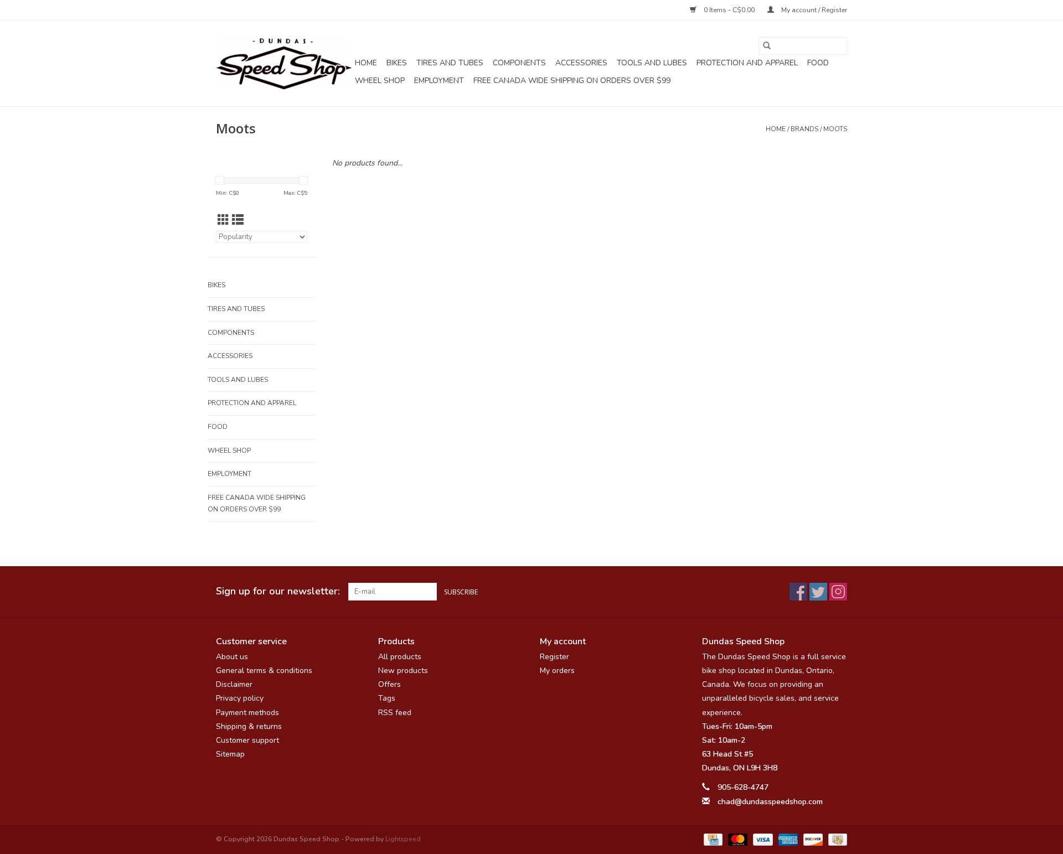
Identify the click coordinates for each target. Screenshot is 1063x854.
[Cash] (835, 839)
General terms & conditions (264, 670)
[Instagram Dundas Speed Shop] (838, 592)
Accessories (581, 63)
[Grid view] (223, 220)
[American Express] (787, 839)
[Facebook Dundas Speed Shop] (798, 592)
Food (818, 63)
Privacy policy (240, 698)
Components (519, 63)
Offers (389, 684)
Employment (439, 80)
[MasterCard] (736, 839)
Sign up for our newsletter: (278, 591)
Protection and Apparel (747, 63)
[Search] (766, 46)
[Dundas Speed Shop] (284, 64)
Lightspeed (403, 839)
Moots (835, 129)
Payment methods (247, 712)
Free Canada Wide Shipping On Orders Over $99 (571, 80)
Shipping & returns (249, 726)
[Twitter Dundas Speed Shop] (818, 592)
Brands (804, 129)
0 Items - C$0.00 (729, 10)
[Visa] (761, 839)
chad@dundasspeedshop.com (770, 801)
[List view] (238, 220)
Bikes (396, 63)
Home (366, 63)
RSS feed (394, 712)
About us (232, 656)
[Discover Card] (811, 839)
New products (403, 670)
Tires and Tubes (449, 63)
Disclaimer (234, 684)
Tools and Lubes (652, 63)
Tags (386, 698)
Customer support (247, 740)
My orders (557, 670)
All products (399, 656)
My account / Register (813, 10)
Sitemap (230, 754)
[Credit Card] (712, 839)
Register (554, 656)
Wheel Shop (380, 80)
